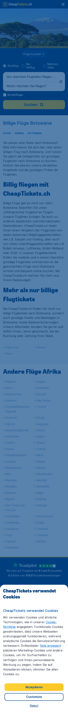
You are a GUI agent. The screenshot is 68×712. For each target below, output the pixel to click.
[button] (34, 705)
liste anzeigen (50, 646)
